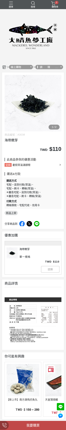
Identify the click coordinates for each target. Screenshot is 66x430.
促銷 (8, 164)
